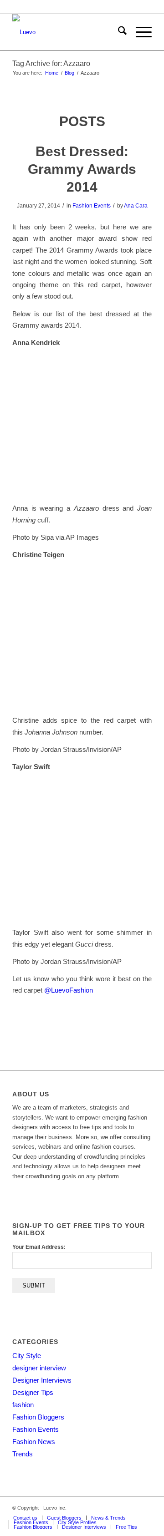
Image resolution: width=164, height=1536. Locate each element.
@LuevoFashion (68, 990)
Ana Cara (136, 206)
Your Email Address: (39, 1247)
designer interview (39, 1368)
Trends (22, 1454)
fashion (23, 1405)
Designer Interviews (42, 1380)
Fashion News (33, 1441)
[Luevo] (68, 32)
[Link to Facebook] (117, 1508)
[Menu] (139, 32)
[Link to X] (104, 1508)
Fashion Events (91, 206)
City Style (26, 1355)
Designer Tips (32, 1392)
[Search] (118, 32)
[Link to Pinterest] (145, 1508)
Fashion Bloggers (38, 1417)
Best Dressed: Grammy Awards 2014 (82, 169)
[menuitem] (118, 32)
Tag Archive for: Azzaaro (51, 63)
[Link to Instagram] (131, 1508)
